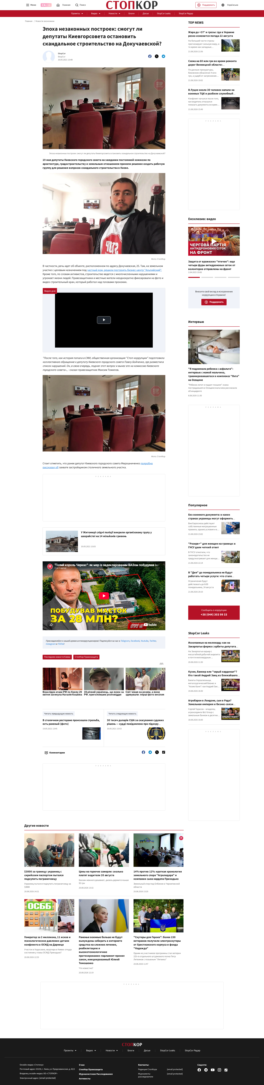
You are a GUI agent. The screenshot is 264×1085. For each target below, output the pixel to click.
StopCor (62, 53)
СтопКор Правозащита (86, 657)
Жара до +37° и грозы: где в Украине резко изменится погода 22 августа (211, 34)
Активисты (84, 1078)
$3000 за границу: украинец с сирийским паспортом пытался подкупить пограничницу (44, 875)
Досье (146, 13)
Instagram (50, 644)
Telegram (125, 641)
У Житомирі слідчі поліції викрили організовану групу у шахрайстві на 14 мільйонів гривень (116, 534)
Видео (94, 13)
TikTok (61, 644)
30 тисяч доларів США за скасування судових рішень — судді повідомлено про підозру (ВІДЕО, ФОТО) (135, 724)
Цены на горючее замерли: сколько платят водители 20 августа (101, 873)
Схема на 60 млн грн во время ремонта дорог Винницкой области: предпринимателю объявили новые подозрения (212, 66)
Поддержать (208, 5)
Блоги (131, 13)
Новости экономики (44, 21)
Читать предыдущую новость (58, 713)
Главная (28, 21)
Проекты (75, 13)
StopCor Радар (186, 13)
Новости (113, 13)
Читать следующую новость (122, 713)
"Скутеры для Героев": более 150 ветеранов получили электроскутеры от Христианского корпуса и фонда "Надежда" (157, 942)
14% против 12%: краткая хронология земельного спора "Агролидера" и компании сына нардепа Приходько (158, 875)
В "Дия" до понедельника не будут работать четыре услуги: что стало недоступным (210, 576)
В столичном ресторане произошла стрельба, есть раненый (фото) (71, 722)
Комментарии (57, 752)
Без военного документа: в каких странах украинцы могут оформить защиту (210, 518)
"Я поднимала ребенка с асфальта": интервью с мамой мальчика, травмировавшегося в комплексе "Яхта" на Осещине (213, 374)
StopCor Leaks (163, 13)
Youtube (144, 641)
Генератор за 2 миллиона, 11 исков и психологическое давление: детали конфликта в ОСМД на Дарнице (47, 941)
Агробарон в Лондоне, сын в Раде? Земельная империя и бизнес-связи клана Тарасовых (210, 704)
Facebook (134, 641)
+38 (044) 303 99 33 (214, 615)
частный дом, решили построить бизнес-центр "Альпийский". (124, 270)
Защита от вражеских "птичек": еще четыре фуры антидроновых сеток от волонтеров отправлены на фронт (211, 265)
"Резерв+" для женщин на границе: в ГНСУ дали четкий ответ (212, 545)
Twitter (152, 641)
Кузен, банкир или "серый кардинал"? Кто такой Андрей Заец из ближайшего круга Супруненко (213, 675)
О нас (82, 1065)
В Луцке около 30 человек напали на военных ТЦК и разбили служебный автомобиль (211, 93)
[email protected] (47, 1078)
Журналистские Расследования (96, 1074)
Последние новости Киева (57, 657)
